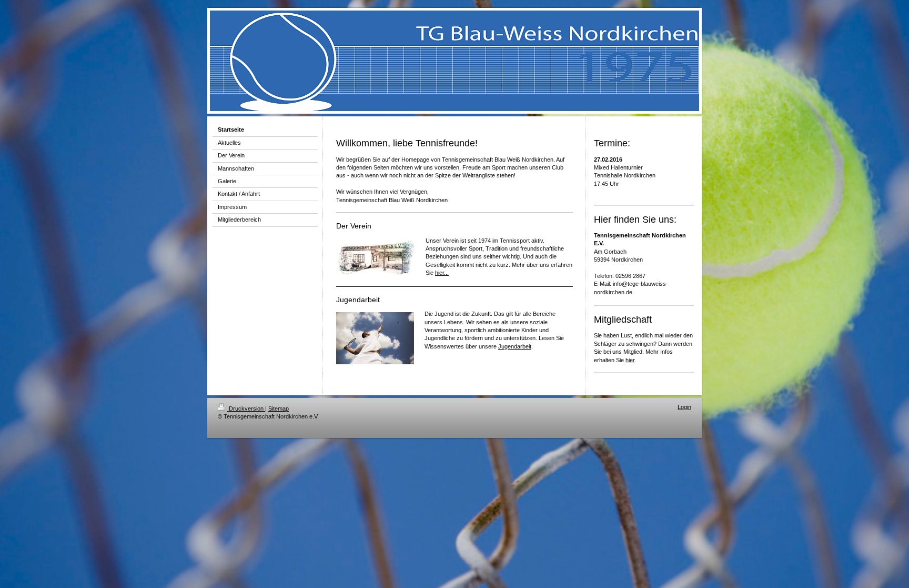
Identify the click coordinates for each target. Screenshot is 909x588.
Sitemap (278, 408)
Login (684, 407)
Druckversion (246, 408)
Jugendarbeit (514, 346)
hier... (442, 273)
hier (629, 360)
